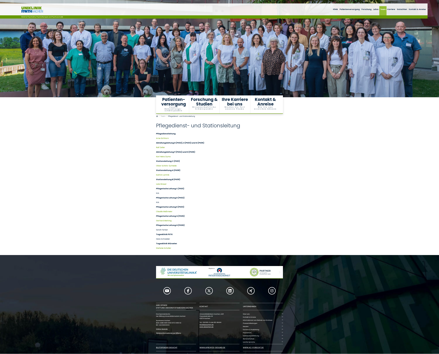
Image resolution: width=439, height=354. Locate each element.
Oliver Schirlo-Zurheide (166, 165)
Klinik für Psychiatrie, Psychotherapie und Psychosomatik (42, 17)
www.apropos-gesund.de (212, 347)
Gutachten (402, 9)
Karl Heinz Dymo (163, 156)
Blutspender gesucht (166, 347)
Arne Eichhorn (162, 138)
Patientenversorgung (350, 9)
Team (383, 9)
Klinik (335, 9)
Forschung (366, 9)
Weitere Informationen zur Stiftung (168, 333)
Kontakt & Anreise (417, 9)
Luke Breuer (161, 184)
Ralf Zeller (160, 147)
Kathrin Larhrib (162, 175)
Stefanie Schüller (163, 248)
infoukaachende (206, 325)
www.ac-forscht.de (253, 347)
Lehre (375, 9)
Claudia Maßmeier (164, 211)
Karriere (391, 9)
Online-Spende (162, 329)
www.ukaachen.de (206, 327)
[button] (159, 272)
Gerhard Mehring (163, 220)
